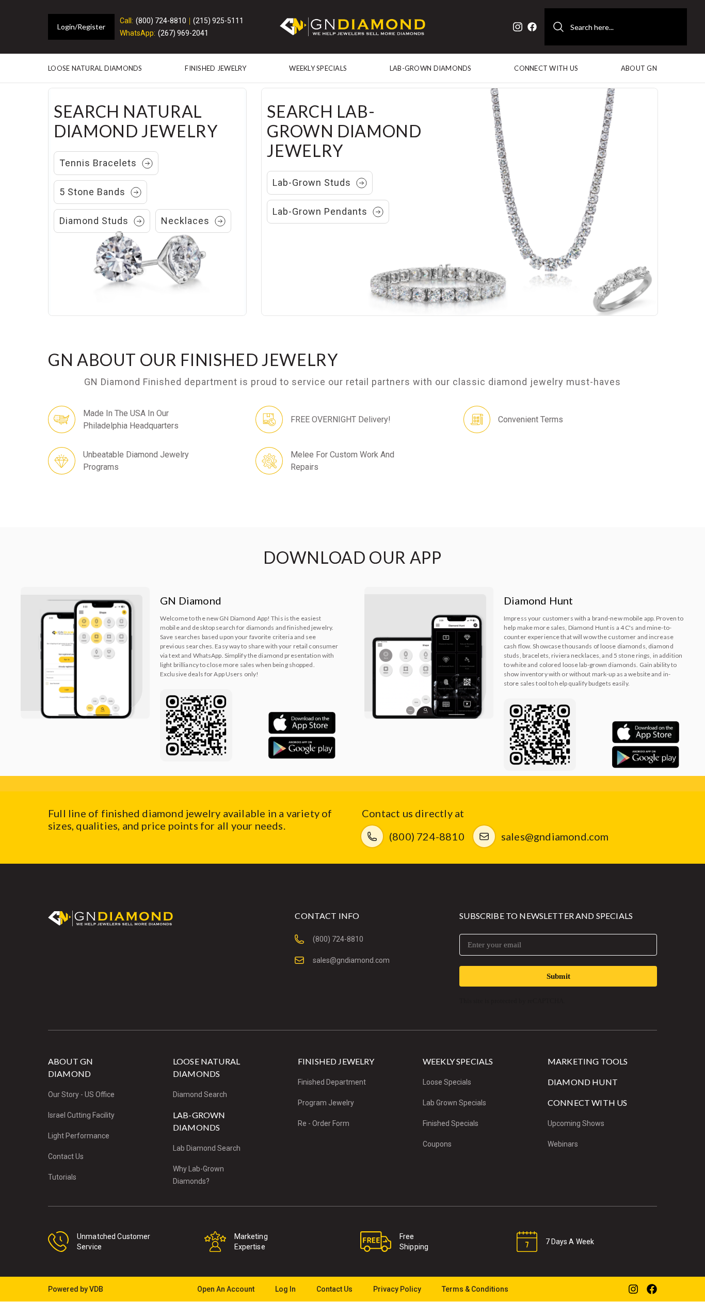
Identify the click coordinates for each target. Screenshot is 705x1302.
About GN (639, 68)
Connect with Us (546, 68)
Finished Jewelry (215, 68)
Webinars (563, 1144)
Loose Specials (447, 1082)
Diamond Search (200, 1094)
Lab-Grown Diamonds (431, 68)
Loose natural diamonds (95, 68)
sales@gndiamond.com (555, 836)
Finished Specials (450, 1123)
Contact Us (66, 1156)
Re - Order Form (323, 1123)
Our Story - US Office (81, 1094)
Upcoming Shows (576, 1123)
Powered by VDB (75, 1289)
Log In (285, 1289)
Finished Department (332, 1082)
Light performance (78, 1136)
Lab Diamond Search (207, 1148)
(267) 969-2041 (183, 33)
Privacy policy (397, 1289)
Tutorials (62, 1177)
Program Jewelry (326, 1103)
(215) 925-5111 (218, 21)
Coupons (437, 1144)
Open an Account (225, 1289)
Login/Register (81, 26)
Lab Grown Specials (454, 1103)
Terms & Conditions (475, 1289)
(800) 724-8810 (161, 21)
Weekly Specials (318, 68)
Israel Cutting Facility (81, 1115)
